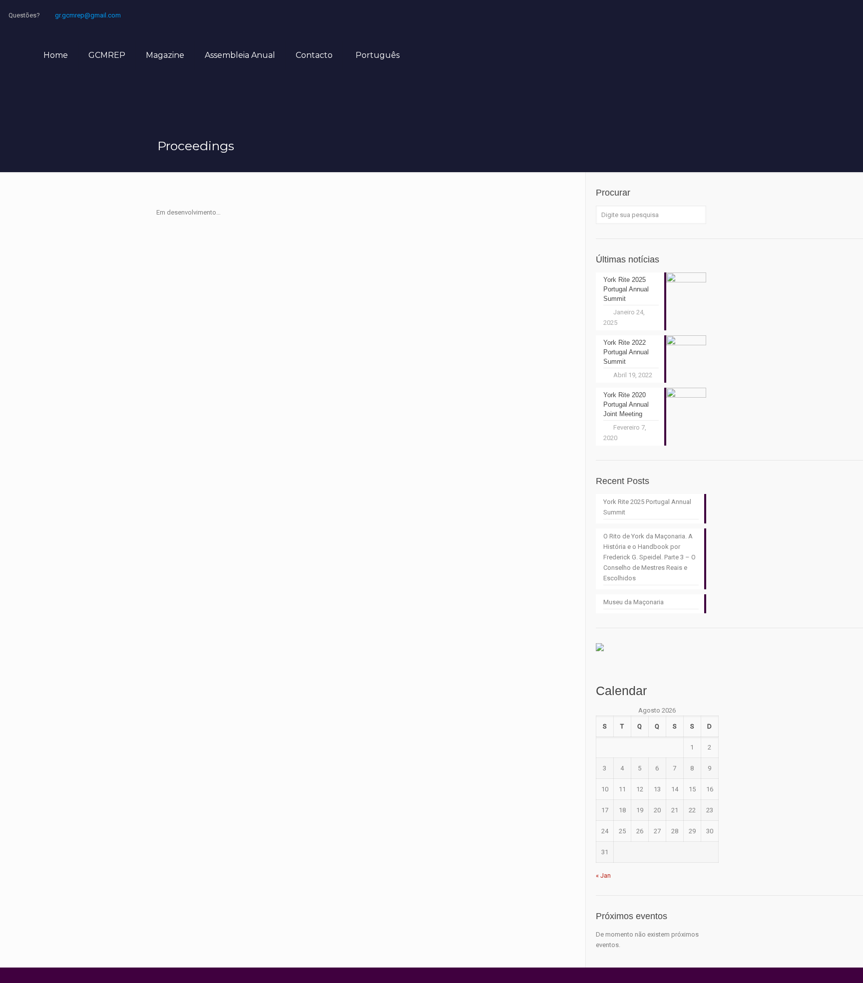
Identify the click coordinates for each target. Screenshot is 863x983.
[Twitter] (755, 14)
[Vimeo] (768, 14)
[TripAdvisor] (849, 14)
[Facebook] (741, 14)
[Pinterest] (822, 14)
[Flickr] (795, 14)
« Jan (603, 875)
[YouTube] (782, 14)
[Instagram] (836, 14)
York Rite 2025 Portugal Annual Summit (647, 507)
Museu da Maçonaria (633, 602)
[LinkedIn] (809, 14)
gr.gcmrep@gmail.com (88, 15)
